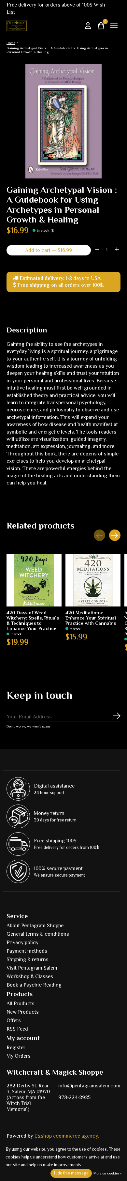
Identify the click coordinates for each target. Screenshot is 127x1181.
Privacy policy (22, 942)
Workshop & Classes (30, 976)
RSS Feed (17, 1029)
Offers (14, 1020)
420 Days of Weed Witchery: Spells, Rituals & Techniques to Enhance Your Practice (33, 620)
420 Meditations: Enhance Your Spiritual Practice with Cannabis (90, 618)
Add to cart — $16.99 (48, 250)
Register (16, 1048)
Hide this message (71, 1173)
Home (11, 43)
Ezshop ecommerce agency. (66, 1136)
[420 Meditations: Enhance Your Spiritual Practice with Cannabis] (92, 580)
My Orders (19, 1056)
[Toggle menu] (113, 25)
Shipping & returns (28, 959)
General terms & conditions (38, 934)
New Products (23, 1012)
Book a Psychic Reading (34, 985)
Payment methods (27, 951)
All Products (21, 1003)
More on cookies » (107, 1173)
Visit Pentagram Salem (32, 968)
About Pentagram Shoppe (35, 925)
